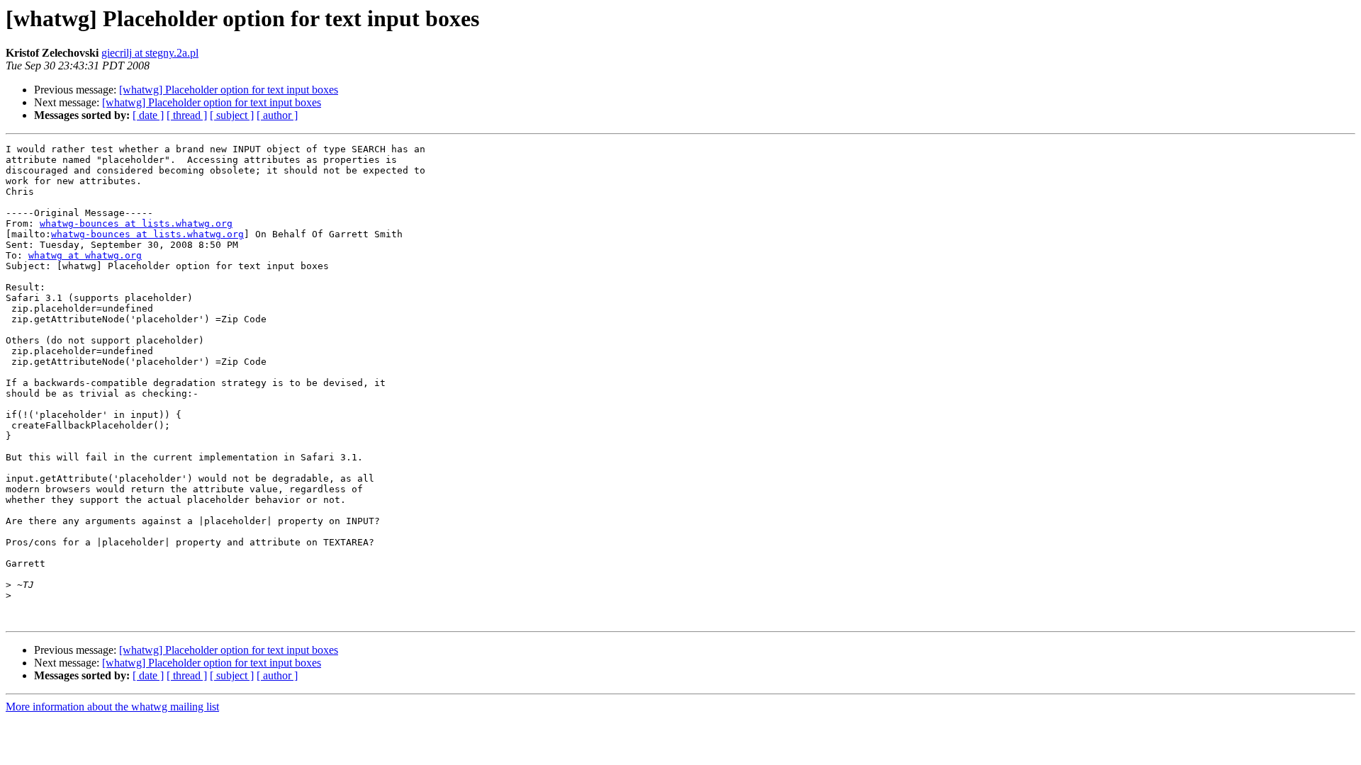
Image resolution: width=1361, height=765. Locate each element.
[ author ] (277, 115)
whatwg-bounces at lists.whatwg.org (136, 223)
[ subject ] (232, 115)
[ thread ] (187, 115)
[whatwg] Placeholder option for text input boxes (228, 90)
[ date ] (148, 115)
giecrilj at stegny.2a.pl (149, 53)
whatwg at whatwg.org (85, 255)
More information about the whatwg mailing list (112, 707)
